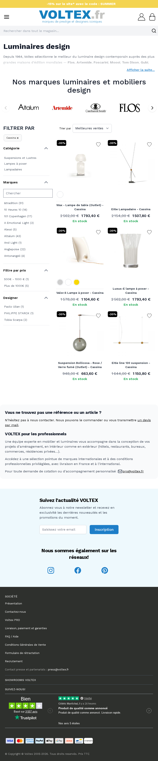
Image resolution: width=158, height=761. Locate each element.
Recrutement (14, 661)
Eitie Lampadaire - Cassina (130, 209)
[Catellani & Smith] (96, 108)
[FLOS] (129, 108)
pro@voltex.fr (133, 471)
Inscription (104, 529)
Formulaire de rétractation (22, 653)
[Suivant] (152, 108)
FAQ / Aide (12, 636)
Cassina (11, 137)
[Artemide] (62, 108)
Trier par (65, 128)
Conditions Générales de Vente (25, 644)
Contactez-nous (15, 611)
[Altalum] (28, 108)
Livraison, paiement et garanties (26, 628)
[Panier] (151, 17)
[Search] (154, 31)
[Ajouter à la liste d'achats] (98, 144)
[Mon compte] (140, 17)
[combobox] (79, 31)
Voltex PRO (12, 620)
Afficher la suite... (141, 70)
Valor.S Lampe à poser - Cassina (79, 292)
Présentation (13, 603)
